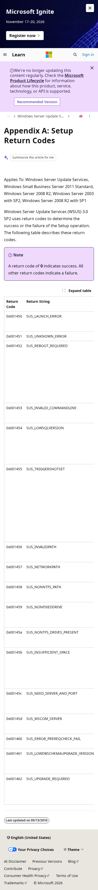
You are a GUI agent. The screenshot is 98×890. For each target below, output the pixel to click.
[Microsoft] (49, 54)
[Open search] (75, 54)
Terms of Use (67, 875)
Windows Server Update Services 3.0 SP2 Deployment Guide (42, 116)
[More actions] (89, 116)
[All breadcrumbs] (8, 116)
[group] (49, 550)
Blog (72, 861)
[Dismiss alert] (90, 8)
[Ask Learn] (81, 116)
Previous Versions (47, 861)
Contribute (13, 868)
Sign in (88, 54)
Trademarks (14, 882)
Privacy (34, 868)
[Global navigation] (5, 54)
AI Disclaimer (15, 861)
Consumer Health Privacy (25, 875)
